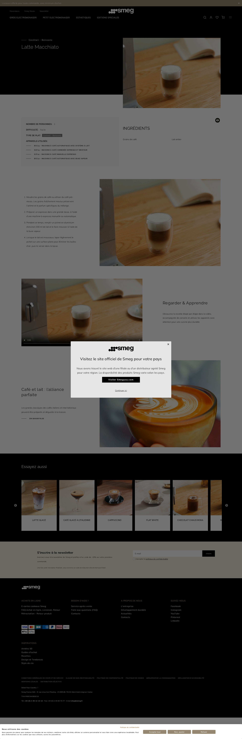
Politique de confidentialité (129, 727)
